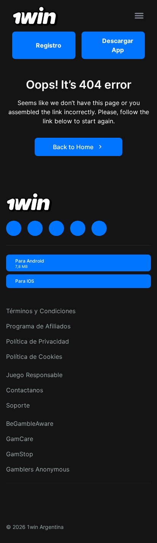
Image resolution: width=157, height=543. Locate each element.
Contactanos (24, 390)
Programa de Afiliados (38, 326)
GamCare (19, 439)
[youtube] (35, 228)
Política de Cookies (34, 356)
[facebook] (99, 228)
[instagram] (77, 228)
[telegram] (56, 228)
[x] (13, 228)
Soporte (18, 405)
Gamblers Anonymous (37, 469)
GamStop (19, 454)
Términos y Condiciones (40, 311)
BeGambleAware (29, 423)
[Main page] (35, 15)
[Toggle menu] (139, 15)
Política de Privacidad (37, 341)
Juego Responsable (34, 375)
